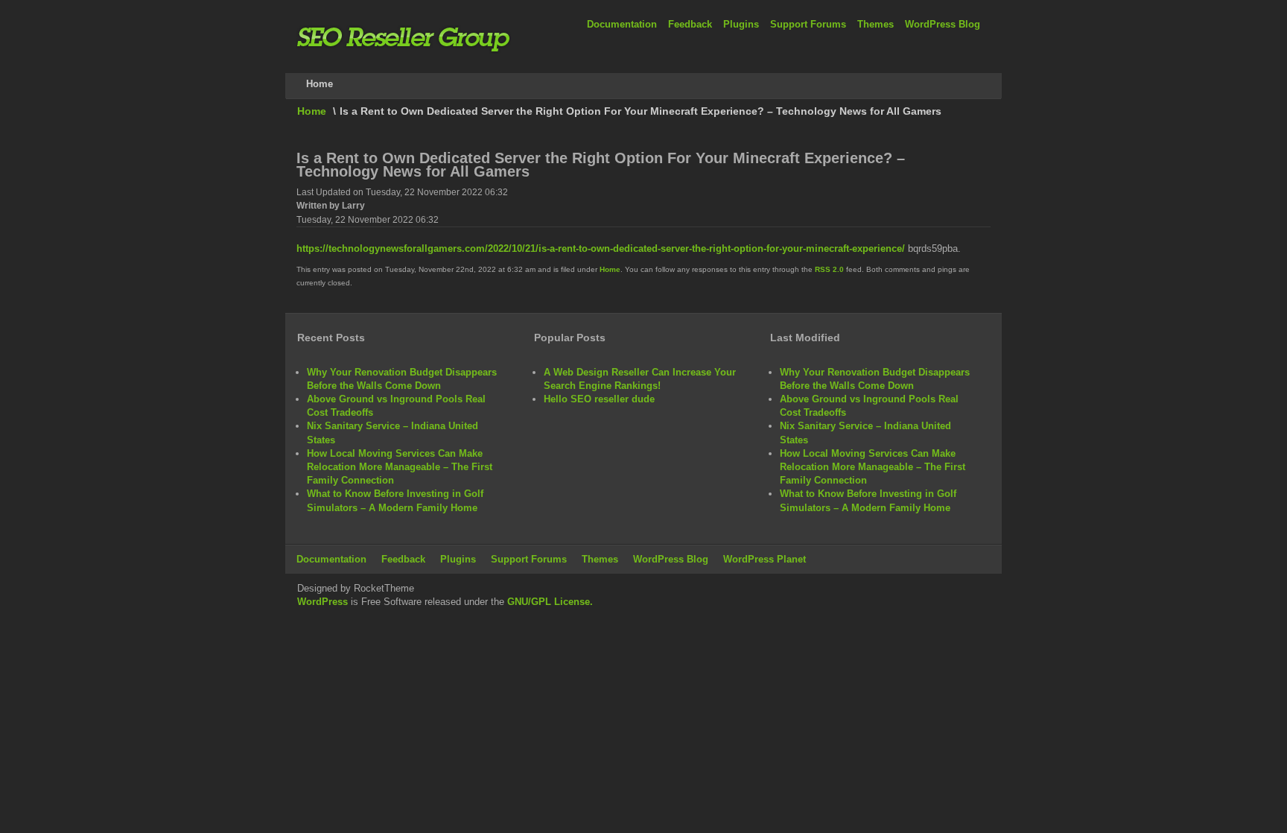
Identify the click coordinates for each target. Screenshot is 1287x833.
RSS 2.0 (829, 269)
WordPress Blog (942, 24)
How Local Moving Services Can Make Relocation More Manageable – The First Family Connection (399, 467)
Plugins (741, 24)
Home (311, 111)
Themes (875, 24)
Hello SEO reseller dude (599, 399)
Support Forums (808, 24)
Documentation (622, 24)
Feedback (690, 24)
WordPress (322, 601)
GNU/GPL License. (550, 601)
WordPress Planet (764, 559)
